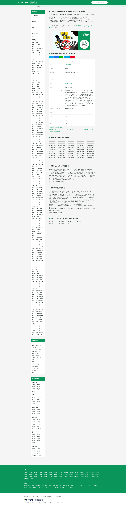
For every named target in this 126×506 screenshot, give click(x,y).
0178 (37, 97)
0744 (41, 227)
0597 (41, 214)
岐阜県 (33, 422)
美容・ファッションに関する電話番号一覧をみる (60, 224)
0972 (37, 317)
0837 (41, 261)
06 (36, 218)
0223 (41, 109)
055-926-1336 (71, 160)
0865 (33, 282)
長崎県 (33, 451)
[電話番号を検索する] (93, 2)
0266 (37, 134)
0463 (33, 164)
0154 (41, 67)
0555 (41, 191)
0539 (33, 185)
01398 (33, 59)
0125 (33, 44)
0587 (33, 212)
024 (41, 118)
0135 (37, 48)
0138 (33, 55)
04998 (33, 179)
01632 (37, 80)
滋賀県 (38, 426)
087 (41, 284)
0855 (41, 275)
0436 (41, 158)
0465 (37, 164)
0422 (40, 155)
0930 (33, 300)
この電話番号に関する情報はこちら (57, 127)
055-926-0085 (52, 153)
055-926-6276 (71, 141)
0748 (33, 233)
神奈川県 (39, 397)
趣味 (40, 349)
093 (41, 298)
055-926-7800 (80, 153)
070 (33, 24)
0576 (37, 204)
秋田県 (33, 389)
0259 (33, 130)
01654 (37, 86)
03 (41, 153)
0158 (33, 76)
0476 (37, 168)
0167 (33, 92)
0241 (37, 120)
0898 (41, 296)
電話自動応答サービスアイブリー (55, 496)
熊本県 (38, 451)
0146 (33, 65)
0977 (37, 319)
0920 (37, 298)
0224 (33, 111)
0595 (33, 214)
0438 (33, 160)
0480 (41, 170)
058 (37, 208)
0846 (41, 267)
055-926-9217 (80, 145)
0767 (41, 237)
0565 (37, 197)
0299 (37, 153)
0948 (37, 305)
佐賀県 (38, 449)
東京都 (33, 397)
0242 (41, 120)
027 (41, 137)
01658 (33, 90)
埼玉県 (33, 399)
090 (40, 24)
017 (37, 92)
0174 (37, 95)
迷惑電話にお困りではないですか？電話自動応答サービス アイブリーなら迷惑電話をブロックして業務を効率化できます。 (71, 130)
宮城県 (38, 387)
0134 (33, 48)
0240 (33, 120)
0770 (41, 239)
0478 (41, 168)
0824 (41, 254)
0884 (33, 290)
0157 (38, 74)
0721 (33, 221)
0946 (41, 303)
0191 (41, 103)
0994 (37, 332)
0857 (37, 277)
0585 (37, 210)
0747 (38, 231)
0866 (37, 282)
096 (41, 311)
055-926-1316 (61, 147)
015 (42, 65)
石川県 (33, 413)
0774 (33, 244)
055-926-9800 (52, 145)
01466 (37, 65)
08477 (37, 269)
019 (37, 103)
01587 (33, 78)
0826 (33, 256)
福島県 (33, 391)
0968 (37, 315)
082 (41, 252)
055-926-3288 (90, 143)
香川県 (33, 440)
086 (37, 279)
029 (33, 149)
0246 (41, 122)
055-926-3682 (90, 153)
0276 (41, 139)
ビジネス (34, 347)
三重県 (38, 422)
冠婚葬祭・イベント (36, 370)
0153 (37, 67)
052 (38, 179)
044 (41, 160)
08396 (38, 265)
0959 (37, 311)
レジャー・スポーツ (36, 357)
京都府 (33, 426)
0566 (41, 197)
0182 (37, 99)
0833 (37, 258)
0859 (33, 279)
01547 (33, 69)
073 (41, 221)
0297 (33, 153)
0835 (33, 261)
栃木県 (38, 401)
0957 (33, 311)
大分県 (33, 453)
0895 (41, 294)
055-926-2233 (61, 153)
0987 (37, 328)
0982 (38, 324)
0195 (33, 107)
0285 (41, 145)
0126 (37, 44)
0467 (33, 166)
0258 (41, 128)
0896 (33, 296)
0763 (41, 235)
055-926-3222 (52, 157)
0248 (37, 124)
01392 (33, 57)
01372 (37, 50)
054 (37, 185)
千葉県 (38, 399)
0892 (41, 292)
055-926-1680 (52, 155)
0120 (33, 18)
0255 (41, 126)
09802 (33, 324)
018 (33, 99)
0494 (41, 172)
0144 (37, 61)
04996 (38, 176)
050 (33, 30)
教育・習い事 (35, 353)
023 (41, 113)
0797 (41, 250)
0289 (41, 147)
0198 (41, 107)
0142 (38, 59)
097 (33, 317)
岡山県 (33, 436)
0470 (41, 166)
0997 (42, 334)
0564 (33, 197)
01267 (33, 46)
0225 (37, 111)
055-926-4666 (52, 143)
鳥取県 (33, 434)
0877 (37, 286)
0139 (37, 55)
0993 (33, 332)
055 (33, 189)
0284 (37, 145)
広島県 (38, 436)
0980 (41, 321)
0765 (33, 237)
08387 (37, 263)
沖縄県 (39, 455)
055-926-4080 (71, 157)
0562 (37, 195)
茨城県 (33, 401)
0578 (33, 208)
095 (33, 307)
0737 (41, 223)
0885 (37, 290)
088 (33, 288)
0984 (37, 326)
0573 (37, 202)
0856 (33, 277)
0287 (33, 147)
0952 (41, 307)
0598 (38, 216)
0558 (41, 193)
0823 (37, 254)
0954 (33, 309)
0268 (33, 137)
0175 (41, 95)
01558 (33, 71)
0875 (33, 286)
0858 (41, 277)
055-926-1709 (71, 149)
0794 (41, 248)
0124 (41, 42)
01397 (38, 57)
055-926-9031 (90, 149)
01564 (33, 74)
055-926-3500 (61, 145)
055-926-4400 (61, 141)
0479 (33, 170)
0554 (37, 191)
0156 (38, 71)
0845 (37, 267)
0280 (37, 143)
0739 (37, 225)
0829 (41, 256)
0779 (33, 246)
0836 (37, 261)
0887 (41, 290)
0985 (41, 326)
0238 (37, 118)
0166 (38, 90)
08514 (33, 273)
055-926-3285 (90, 151)
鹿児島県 (34, 455)
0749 (37, 233)
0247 (33, 124)
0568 (37, 200)
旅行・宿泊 (34, 349)
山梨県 (33, 409)
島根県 (38, 434)
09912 (33, 330)
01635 (38, 82)
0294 (33, 151)
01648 (37, 84)
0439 (37, 160)
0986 (33, 328)
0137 (33, 50)
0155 (38, 69)
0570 (33, 36)
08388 (33, 265)
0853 (33, 275)
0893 (33, 294)
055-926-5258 (80, 149)
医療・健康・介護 (36, 351)
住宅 (41, 345)
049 (33, 172)
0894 (37, 294)
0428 (33, 158)
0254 (37, 126)
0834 (41, 258)
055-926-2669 (61, 149)
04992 (37, 174)
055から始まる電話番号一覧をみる (57, 181)
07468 (33, 231)
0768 (33, 239)
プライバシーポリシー (34, 496)
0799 (37, 252)
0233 (33, 116)
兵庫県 (38, 424)
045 (33, 162)
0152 (33, 67)
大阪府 (33, 424)
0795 (33, 250)
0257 (37, 128)
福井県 (38, 413)
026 (37, 130)
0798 (33, 252)
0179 (41, 97)
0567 (33, 200)
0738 (33, 225)
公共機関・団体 (35, 364)
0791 (37, 248)
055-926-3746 (90, 157)
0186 (41, 101)
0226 (41, 111)
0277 (33, 141)
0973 (41, 317)
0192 (33, 105)
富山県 (38, 411)
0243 (33, 122)
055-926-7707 (80, 141)
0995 (41, 332)
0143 (33, 61)
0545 (33, 187)
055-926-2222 (90, 141)
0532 (37, 181)
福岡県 (33, 449)
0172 (41, 92)
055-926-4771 (52, 151)
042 (36, 155)
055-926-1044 (52, 147)
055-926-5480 (80, 160)
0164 (33, 84)
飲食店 (33, 360)
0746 (37, 229)
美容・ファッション (69, 83)
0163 (33, 80)
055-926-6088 (71, 145)
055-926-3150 (71, 155)
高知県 (33, 442)
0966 (41, 313)
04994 (33, 176)
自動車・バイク (35, 362)
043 (37, 158)
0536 (33, 183)
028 (33, 143)
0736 (37, 223)
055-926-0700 (80, 157)
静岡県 (33, 420)
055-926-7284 (71, 143)
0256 (33, 128)
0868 (33, 284)
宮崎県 (38, 453)
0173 (33, 95)
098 (37, 321)
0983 (33, 326)
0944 (37, 303)
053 (41, 179)
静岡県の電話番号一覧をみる (55, 212)
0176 (33, 97)
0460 (40, 162)
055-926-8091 (52, 141)
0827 (37, 256)
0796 (37, 250)
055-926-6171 (80, 155)
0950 (37, 307)
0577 (38, 206)
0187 (33, 103)
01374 (33, 53)
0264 (41, 132)
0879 (41, 286)
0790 (33, 248)
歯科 (33, 372)
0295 (37, 151)
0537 (37, 183)
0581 (41, 208)
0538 (41, 183)
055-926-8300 (61, 151)
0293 (41, 149)
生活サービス (35, 345)
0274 (37, 139)
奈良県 (33, 428)
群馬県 (33, 403)
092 (33, 298)
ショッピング (35, 366)
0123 (37, 42)
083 (33, 258)
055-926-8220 (71, 147)
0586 (41, 210)
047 (37, 166)
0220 (37, 109)
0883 (41, 288)
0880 (37, 288)
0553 (33, 191)
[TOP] (29, 6)
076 (33, 235)
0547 (37, 187)
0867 (41, 282)
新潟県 (33, 411)
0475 (33, 168)
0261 (33, 132)
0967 (33, 315)
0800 (37, 18)
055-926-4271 (61, 160)
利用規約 (43, 496)
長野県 (38, 409)
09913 (38, 330)
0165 (33, 86)
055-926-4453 (61, 143)
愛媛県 (38, 440)
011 (33, 42)
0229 (37, 113)
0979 (33, 321)
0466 (41, 164)
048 (37, 170)
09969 (37, 334)
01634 (33, 82)
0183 (41, 99)
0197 (37, 107)
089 (37, 292)
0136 (41, 48)
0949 (41, 305)
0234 (37, 116)
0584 (33, 210)
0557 (37, 193)
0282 (41, 143)
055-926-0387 (52, 160)
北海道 (33, 384)
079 (41, 246)
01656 (38, 88)
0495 (33, 174)
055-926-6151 (68, 64)
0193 (37, 105)
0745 (33, 229)
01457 (38, 63)
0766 (37, 237)
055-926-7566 (80, 143)
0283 (33, 145)
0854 (37, 275)
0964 (33, 313)
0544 (41, 185)
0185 (37, 101)
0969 (41, 315)
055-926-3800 (90, 155)
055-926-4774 (71, 151)
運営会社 (26, 496)
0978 (41, 319)
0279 (41, 141)
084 (33, 267)
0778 (41, 244)
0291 (37, 149)
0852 (38, 273)
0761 (37, 235)
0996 (33, 334)
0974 (33, 319)
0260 (41, 130)
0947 (33, 305)
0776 (37, 244)
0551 (41, 189)
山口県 (33, 438)
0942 (41, 300)
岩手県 (33, 387)
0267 (41, 134)
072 (40, 218)
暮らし (38, 368)
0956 (41, 309)
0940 (37, 300)
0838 (33, 263)
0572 (33, 202)
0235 (41, 116)
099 (41, 328)
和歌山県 (39, 428)
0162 (38, 78)
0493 (37, 172)
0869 (37, 284)
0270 (33, 139)
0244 (37, 122)
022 (33, 109)
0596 (37, 214)
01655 (33, 88)
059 (37, 212)
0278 (37, 141)
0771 (33, 242)
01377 (38, 53)
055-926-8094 (80, 147)
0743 (37, 227)
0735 (33, 223)
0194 (41, 105)
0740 (41, 225)
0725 (37, 221)
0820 (33, 254)
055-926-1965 (61, 157)
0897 (37, 296)
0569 (41, 200)
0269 (37, 137)
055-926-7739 (61, 155)
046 (36, 162)
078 (37, 246)
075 (41, 233)
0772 (37, 242)
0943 (33, 303)
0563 (41, 195)
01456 (33, 63)
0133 (38, 46)
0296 (41, 151)
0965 (37, 313)
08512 (37, 271)
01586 (37, 76)
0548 (41, 187)
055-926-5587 (90, 147)
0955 (37, 309)
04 (32, 155)
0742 (33, 227)
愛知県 (38, 420)
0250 (33, 126)
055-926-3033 (90, 145)
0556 (33, 193)
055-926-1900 (80, 151)
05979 (33, 216)
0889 (33, 292)
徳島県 (38, 438)
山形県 (38, 389)
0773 (41, 242)
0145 (41, 61)
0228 (33, 113)
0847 (33, 269)
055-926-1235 (52, 149)
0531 (33, 181)
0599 (33, 218)
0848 (33, 271)
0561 (33, 195)
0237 (33, 118)
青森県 (38, 384)
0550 (37, 189)
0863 (41, 279)
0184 (33, 101)
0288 (37, 147)
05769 (33, 206)
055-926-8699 (71, 153)
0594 (41, 212)
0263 (37, 132)
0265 (33, 134)
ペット (33, 368)
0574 (41, 202)
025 (41, 124)
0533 (41, 181)
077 (37, 239)
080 (36, 24)
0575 (33, 204)
